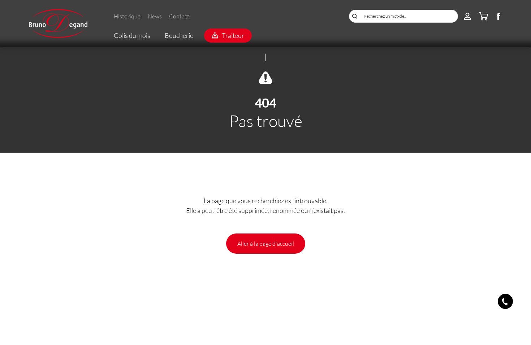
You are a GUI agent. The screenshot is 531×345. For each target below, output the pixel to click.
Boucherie (179, 35)
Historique (127, 16)
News (155, 16)
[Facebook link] (498, 17)
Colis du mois (132, 35)
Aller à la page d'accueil (265, 243)
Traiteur (233, 35)
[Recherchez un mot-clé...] (354, 16)
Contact (179, 16)
